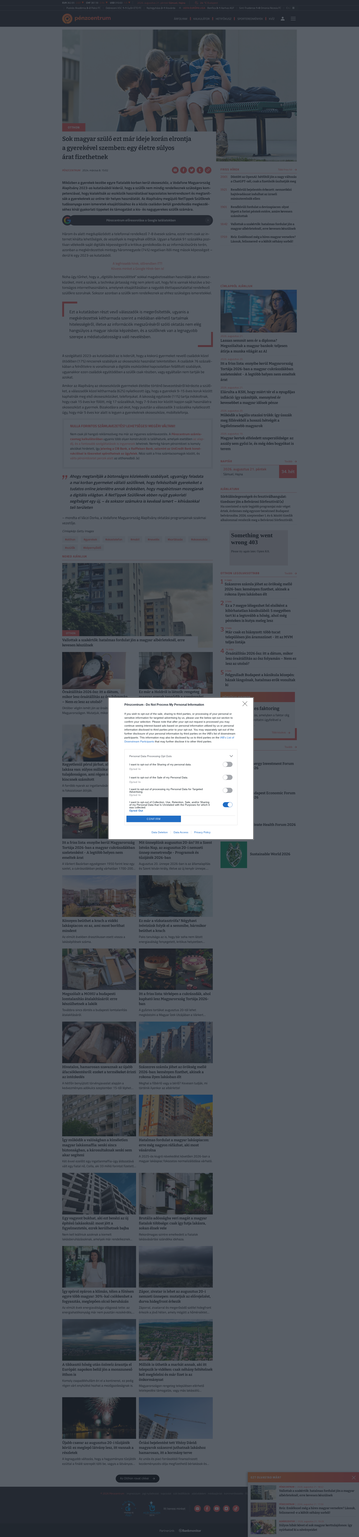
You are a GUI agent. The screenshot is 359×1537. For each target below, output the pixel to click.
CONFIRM (154, 819)
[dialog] (180, 768)
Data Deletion (160, 832)
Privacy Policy (202, 832)
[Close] (246, 705)
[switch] (228, 764)
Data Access (181, 832)
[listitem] (181, 756)
